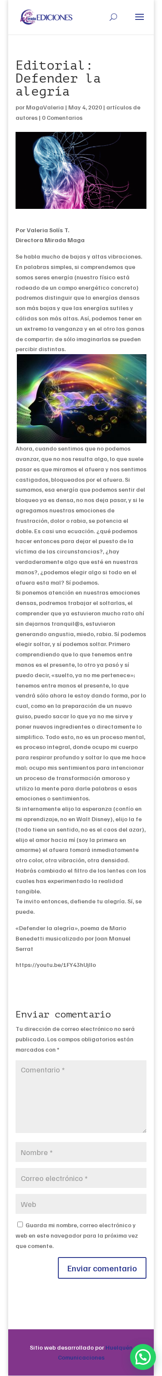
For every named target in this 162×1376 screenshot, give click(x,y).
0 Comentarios (62, 117)
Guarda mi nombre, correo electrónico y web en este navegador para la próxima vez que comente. (77, 1235)
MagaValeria (45, 107)
